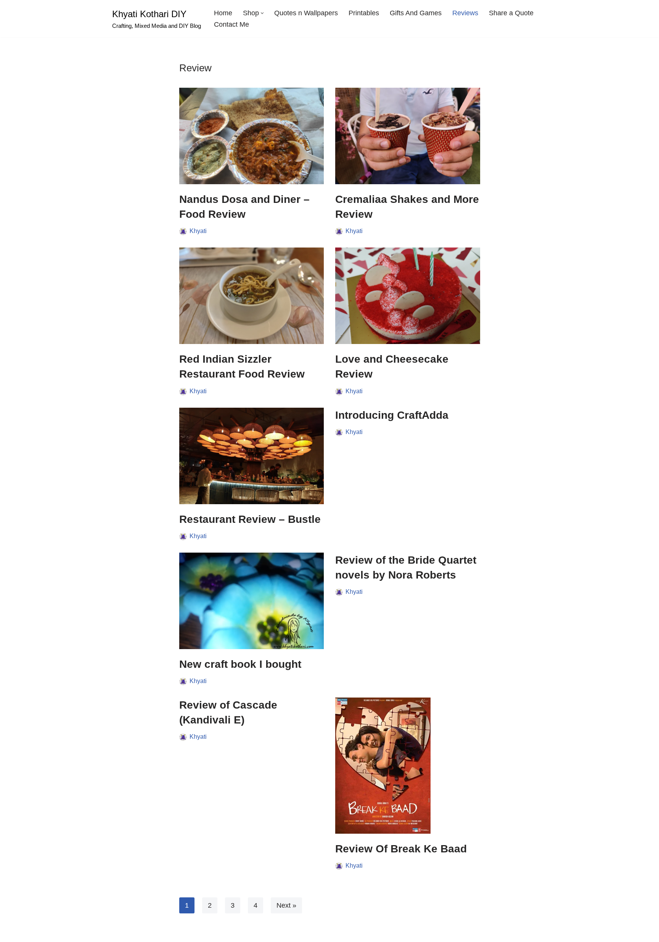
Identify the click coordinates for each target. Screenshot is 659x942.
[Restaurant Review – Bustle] (251, 456)
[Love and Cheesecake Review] (407, 296)
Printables (364, 13)
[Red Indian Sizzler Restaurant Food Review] (251, 296)
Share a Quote (511, 13)
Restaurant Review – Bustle (250, 519)
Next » (286, 905)
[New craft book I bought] (251, 601)
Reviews (465, 13)
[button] (262, 13)
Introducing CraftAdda (391, 415)
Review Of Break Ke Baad (401, 849)
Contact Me (231, 24)
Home (223, 13)
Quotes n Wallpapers (306, 13)
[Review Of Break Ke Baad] (407, 766)
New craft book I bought (240, 664)
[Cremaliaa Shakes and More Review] (407, 136)
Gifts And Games (416, 13)
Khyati (198, 230)
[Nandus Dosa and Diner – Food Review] (251, 136)
